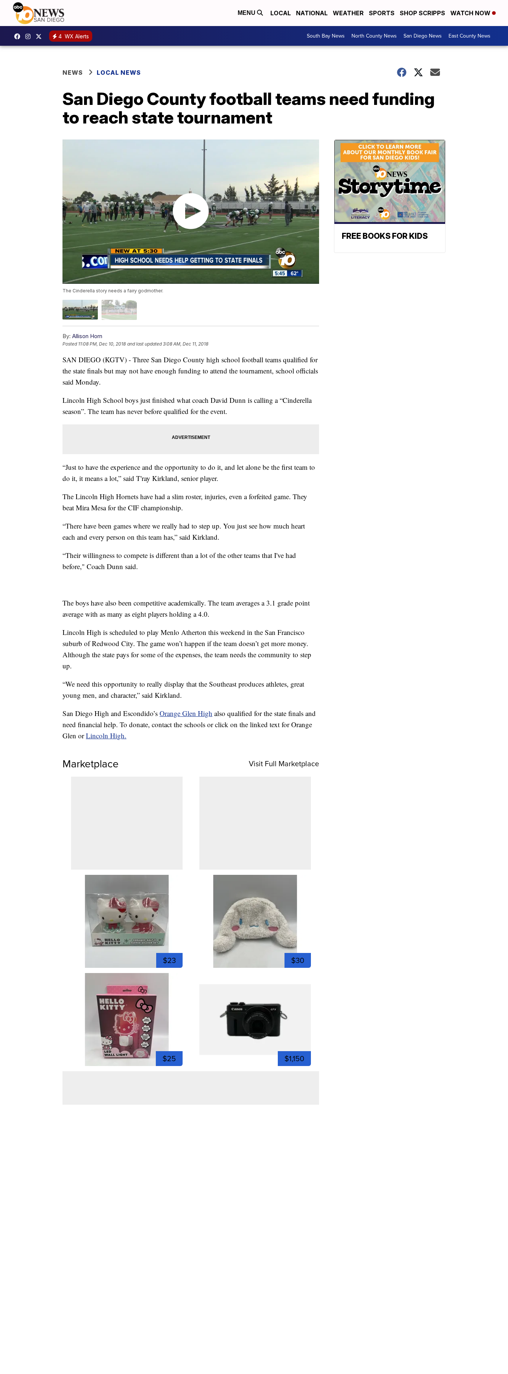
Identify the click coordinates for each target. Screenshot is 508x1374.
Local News (119, 72)
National (312, 13)
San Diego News (422, 36)
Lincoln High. (106, 735)
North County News (374, 36)
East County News (469, 36)
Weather (348, 13)
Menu (247, 13)
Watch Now (471, 13)
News (72, 72)
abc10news (19, 36)
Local (280, 13)
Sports (382, 13)
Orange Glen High (186, 713)
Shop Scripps (422, 13)
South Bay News (326, 36)
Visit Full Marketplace (284, 763)
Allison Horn (87, 336)
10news (40, 36)
